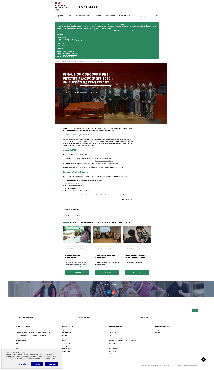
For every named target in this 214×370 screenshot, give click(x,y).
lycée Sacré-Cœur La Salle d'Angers (104, 161)
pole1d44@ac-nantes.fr (69, 51)
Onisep (17, 343)
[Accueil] (63, 7)
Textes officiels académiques (116, 338)
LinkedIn (157, 332)
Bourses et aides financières (72, 257)
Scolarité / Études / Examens (83, 15)
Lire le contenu (77, 272)
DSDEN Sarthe (112, 351)
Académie (70, 15)
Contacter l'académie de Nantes (25, 317)
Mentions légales (167, 365)
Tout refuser (37, 364)
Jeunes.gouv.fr (66, 343)
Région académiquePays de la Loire (60, 16)
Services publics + (66, 348)
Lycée (67, 215)
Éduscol (18, 338)
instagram (114, 292)
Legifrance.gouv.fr (67, 338)
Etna (110, 335)
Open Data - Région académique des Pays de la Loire (122, 340)
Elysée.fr (64, 330)
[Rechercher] (151, 16)
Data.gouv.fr (65, 340)
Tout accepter (51, 364)
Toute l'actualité (113, 330)
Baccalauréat (130, 248)
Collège (82, 248)
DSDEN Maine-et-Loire (114, 346)
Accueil (57, 61)
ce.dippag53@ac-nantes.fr (70, 55)
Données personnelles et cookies (47, 356)
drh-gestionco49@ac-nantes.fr (71, 53)
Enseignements (98, 15)
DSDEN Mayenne (113, 348)
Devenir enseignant (21, 340)
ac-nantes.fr (89, 7)
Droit (78, 215)
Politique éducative (110, 15)
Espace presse (112, 332)
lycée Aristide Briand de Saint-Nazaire (101, 158)
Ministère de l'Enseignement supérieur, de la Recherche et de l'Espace (33, 332)
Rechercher (172, 311)
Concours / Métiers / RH (124, 15)
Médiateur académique (84, 317)
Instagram (158, 330)
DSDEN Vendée (113, 354)
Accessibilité (156, 15)
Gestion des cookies (193, 365)
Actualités (63, 61)
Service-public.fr (66, 346)
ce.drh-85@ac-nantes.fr (69, 56)
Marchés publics (144, 317)
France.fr (64, 335)
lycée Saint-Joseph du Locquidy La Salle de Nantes (105, 163)
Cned (17, 348)
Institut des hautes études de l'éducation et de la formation (31, 335)
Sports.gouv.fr (66, 351)
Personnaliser (22, 364)
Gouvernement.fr (66, 332)
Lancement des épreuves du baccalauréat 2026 (136, 257)
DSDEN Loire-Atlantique (115, 343)
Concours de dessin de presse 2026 (105, 257)
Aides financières (70, 248)
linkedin (109, 292)
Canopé (18, 346)
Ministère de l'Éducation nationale (24, 330)
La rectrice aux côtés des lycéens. (133, 262)
